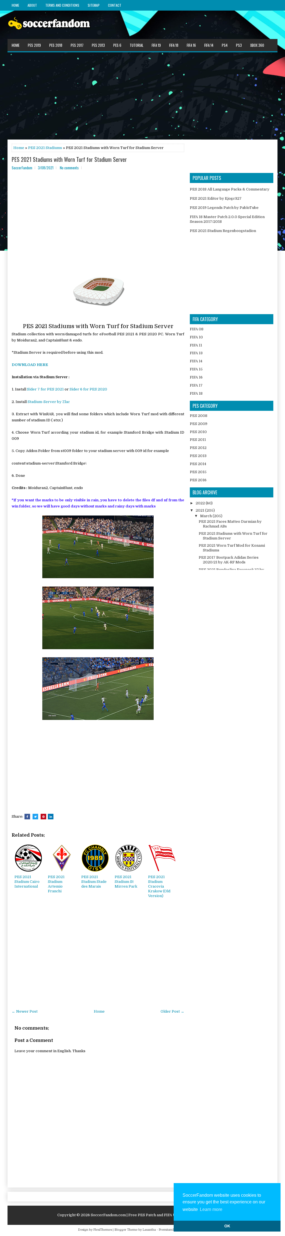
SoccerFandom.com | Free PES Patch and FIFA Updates (139, 1215)
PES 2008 (198, 416)
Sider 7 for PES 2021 (45, 389)
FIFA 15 (196, 369)
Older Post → (172, 1011)
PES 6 (117, 45)
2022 (201, 503)
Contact (114, 5)
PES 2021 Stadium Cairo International (27, 881)
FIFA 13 (196, 353)
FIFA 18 (173, 45)
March (206, 516)
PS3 (239, 45)
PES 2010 (198, 432)
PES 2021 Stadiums (45, 148)
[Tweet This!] (35, 816)
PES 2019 (34, 45)
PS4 (225, 45)
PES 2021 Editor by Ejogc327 (216, 198)
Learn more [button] (211, 1209)
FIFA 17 (196, 385)
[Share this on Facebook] (27, 816)
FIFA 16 (191, 45)
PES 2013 (98, 45)
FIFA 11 (196, 345)
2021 (200, 510)
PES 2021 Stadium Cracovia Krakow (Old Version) (159, 886)
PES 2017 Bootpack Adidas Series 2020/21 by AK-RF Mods (229, 559)
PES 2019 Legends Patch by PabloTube (224, 208)
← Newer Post (25, 1011)
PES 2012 (198, 448)
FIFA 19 (156, 45)
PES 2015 (198, 472)
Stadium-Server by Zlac (49, 402)
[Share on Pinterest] (43, 816)
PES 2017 (77, 45)
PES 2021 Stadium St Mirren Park (126, 881)
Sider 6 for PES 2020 (88, 389)
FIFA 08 (196, 329)
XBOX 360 (257, 45)
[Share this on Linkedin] (50, 816)
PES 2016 (198, 480)
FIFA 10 (196, 337)
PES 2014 (198, 464)
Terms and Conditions (62, 5)
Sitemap (94, 5)
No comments (69, 167)
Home (15, 5)
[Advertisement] (142, 96)
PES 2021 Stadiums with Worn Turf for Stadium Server (69, 159)
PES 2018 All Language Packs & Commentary (229, 189)
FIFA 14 (208, 45)
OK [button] (227, 1226)
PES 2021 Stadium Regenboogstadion (223, 231)
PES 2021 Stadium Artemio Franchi (56, 884)
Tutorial (136, 45)
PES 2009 (198, 424)
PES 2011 (198, 440)
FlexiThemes (102, 1230)
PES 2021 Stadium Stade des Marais (94, 881)
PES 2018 (55, 45)
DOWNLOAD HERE (30, 365)
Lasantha (149, 1230)
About (32, 5)
